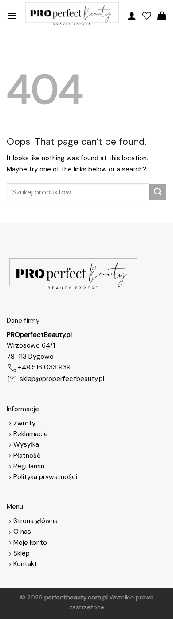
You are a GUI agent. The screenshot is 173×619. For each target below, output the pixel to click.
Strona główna (35, 520)
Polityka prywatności (45, 476)
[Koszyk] (161, 15)
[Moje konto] (131, 15)
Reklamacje (30, 433)
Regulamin (28, 466)
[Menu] (12, 15)
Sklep (21, 553)
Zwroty (24, 423)
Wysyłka (26, 444)
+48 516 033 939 (44, 367)
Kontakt (25, 563)
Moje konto (30, 542)
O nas (22, 531)
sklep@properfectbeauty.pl (62, 378)
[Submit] (157, 192)
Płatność (27, 455)
